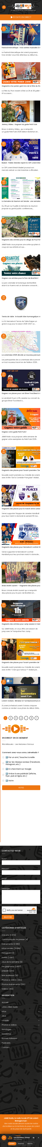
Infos (4, 1011)
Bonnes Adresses (9, 1038)
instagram (6, 953)
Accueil (5, 1002)
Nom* (4, 859)
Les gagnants (8, 966)
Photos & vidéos (9, 980)
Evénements (7, 944)
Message (6, 888)
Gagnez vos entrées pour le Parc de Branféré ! (20, 278)
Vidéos (5, 989)
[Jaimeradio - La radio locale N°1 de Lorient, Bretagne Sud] (23, 6)
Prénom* (5, 869)
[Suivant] (37, 718)
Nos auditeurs (8, 975)
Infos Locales (8, 948)
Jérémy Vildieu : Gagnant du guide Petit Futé (19, 124)
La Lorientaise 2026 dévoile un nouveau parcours (21, 355)
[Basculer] (38, 1011)
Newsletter (6, 1034)
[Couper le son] (33, 1138)
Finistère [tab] (21, 1143)
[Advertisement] (21, 815)
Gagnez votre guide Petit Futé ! (14, 432)
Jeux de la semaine (10, 962)
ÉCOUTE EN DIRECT (22, 17)
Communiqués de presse (13, 939)
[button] (4, 7)
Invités (4, 957)
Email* (4, 878)
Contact (5, 1047)
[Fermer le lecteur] (38, 1137)
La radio (5, 1020)
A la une (5, 935)
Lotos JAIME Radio (10, 1007)
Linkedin (5, 971)
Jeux (4, 1016)
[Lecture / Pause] (4, 1137)
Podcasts (6, 1043)
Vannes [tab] (30, 1143)
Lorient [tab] (12, 1143)
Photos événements (11, 984)
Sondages (6, 1029)
